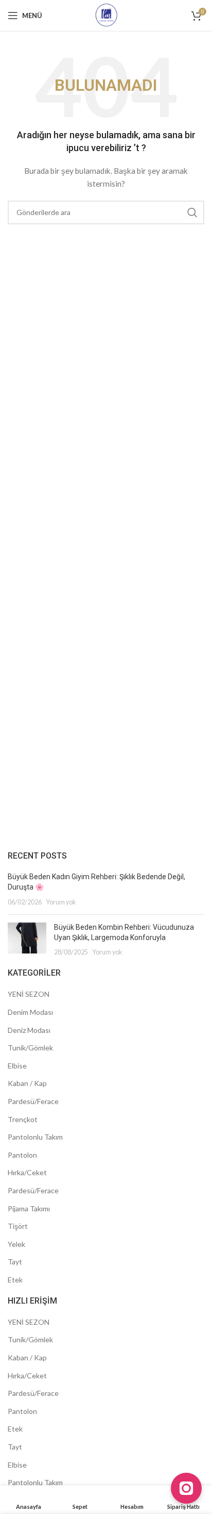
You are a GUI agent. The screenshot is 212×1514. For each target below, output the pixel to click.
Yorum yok (61, 902)
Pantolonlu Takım (35, 1136)
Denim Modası (30, 1012)
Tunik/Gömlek (30, 1047)
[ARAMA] (192, 212)
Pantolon (22, 1154)
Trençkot (23, 1119)
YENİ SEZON (28, 994)
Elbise (17, 1065)
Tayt (15, 1261)
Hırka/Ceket (27, 1172)
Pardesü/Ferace (33, 1101)
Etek (15, 1279)
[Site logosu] (106, 14)
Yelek (16, 1244)
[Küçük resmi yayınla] (27, 940)
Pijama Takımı (29, 1208)
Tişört (18, 1226)
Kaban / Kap (27, 1083)
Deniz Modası (29, 1030)
